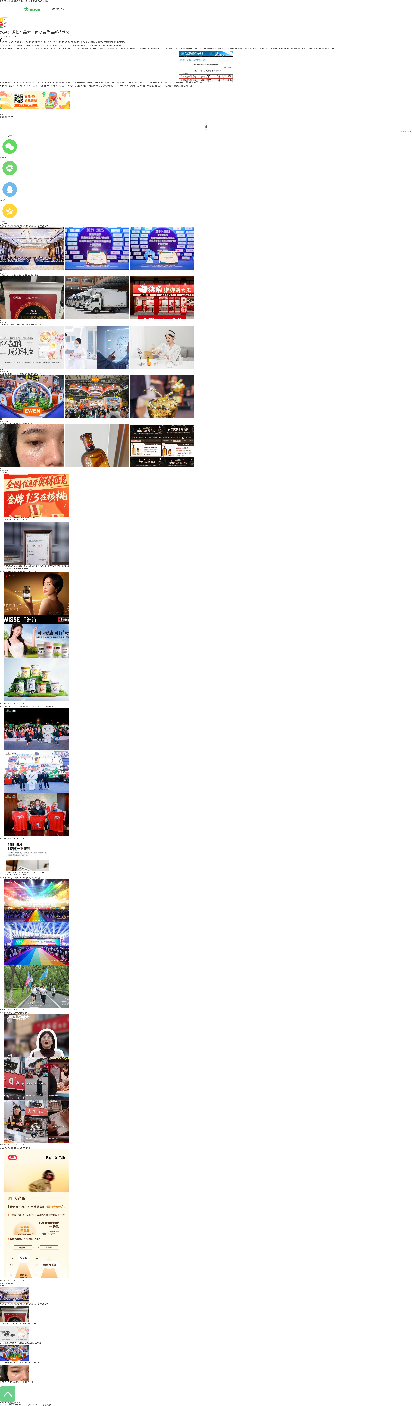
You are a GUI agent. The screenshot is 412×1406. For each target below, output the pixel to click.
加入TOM (16, 1403)
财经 (28, 1)
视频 (25, 1)
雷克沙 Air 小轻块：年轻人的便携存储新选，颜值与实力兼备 (24, 872)
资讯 (4, 1)
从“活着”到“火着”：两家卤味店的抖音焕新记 (14, 1013)
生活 (18, 1)
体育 (11, 1)
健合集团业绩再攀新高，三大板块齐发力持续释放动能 (18, 571)
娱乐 (8, 1)
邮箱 (46, 1)
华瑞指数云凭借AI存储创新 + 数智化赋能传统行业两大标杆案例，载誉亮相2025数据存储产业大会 (36, 566)
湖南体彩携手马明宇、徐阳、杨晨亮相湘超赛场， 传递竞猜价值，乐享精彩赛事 (26, 706)
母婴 (22, 1)
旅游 (15, 1)
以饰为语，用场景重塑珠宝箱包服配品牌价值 (15, 1148)
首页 (1, 1)
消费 (35, 1)
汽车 (39, 1)
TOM (5, 37)
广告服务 (10, 1403)
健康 (32, 1)
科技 (42, 1)
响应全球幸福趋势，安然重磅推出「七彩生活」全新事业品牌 (20, 878)
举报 (1, 115)
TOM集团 (3, 1403)
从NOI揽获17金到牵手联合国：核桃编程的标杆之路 (21, 518)
